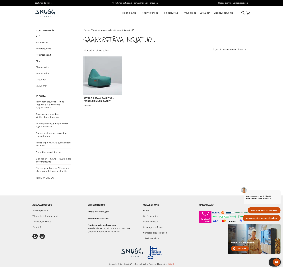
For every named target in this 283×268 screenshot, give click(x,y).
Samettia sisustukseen (48, 152)
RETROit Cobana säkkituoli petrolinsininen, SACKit (98, 99)
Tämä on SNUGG (45, 177)
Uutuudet (41, 79)
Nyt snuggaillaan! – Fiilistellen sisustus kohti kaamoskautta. (52, 169)
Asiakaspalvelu (40, 210)
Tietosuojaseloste (41, 221)
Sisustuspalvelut (223, 12)
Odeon (146, 210)
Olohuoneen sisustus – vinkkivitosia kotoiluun (48, 115)
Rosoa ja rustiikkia (153, 227)
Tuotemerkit (42, 73)
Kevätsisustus (43, 48)
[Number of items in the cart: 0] (248, 12)
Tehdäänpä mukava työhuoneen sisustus (53, 144)
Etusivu (86, 30)
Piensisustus (171, 12)
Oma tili (36, 227)
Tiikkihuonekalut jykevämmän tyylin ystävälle (52, 125)
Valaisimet (41, 85)
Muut (38, 61)
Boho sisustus (150, 221)
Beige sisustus (150, 216)
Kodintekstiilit (150, 12)
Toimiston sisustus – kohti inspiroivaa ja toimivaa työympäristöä (50, 104)
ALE (38, 36)
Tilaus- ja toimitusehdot (45, 216)
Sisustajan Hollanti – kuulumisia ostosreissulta (53, 160)
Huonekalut (129, 12)
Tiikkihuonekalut (151, 238)
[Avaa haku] (243, 13)
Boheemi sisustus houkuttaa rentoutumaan (51, 134)
